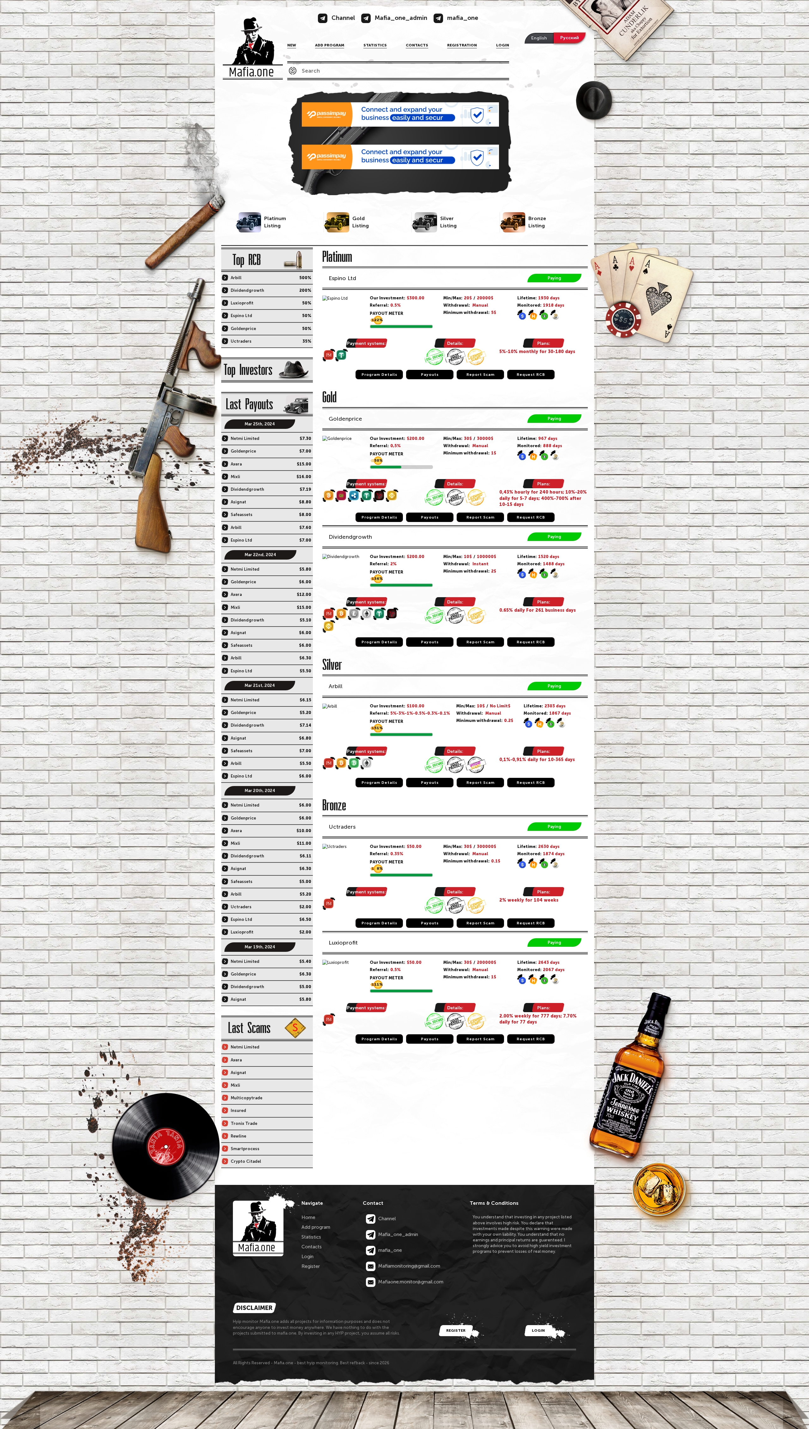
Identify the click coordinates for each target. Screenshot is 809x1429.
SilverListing (448, 221)
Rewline (238, 1136)
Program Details (379, 374)
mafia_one (389, 1250)
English (539, 38)
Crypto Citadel (246, 1161)
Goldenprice (345, 419)
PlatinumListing (275, 221)
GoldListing (360, 221)
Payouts (430, 374)
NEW (291, 45)
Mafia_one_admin (397, 1234)
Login (502, 45)
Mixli (235, 476)
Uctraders (342, 827)
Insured (238, 1110)
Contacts (417, 45)
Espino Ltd (342, 278)
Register (310, 1266)
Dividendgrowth (350, 537)
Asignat (238, 502)
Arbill (336, 686)
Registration (462, 45)
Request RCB (531, 374)
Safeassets (241, 514)
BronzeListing (537, 221)
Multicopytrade (246, 1098)
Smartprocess (245, 1148)
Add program (329, 45)
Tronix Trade (244, 1123)
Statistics (375, 45)
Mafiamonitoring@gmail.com (408, 1266)
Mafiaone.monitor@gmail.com (410, 1282)
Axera (236, 464)
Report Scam (480, 374)
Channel (386, 1219)
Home (308, 1217)
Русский (569, 37)
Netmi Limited (245, 438)
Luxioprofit (343, 943)
